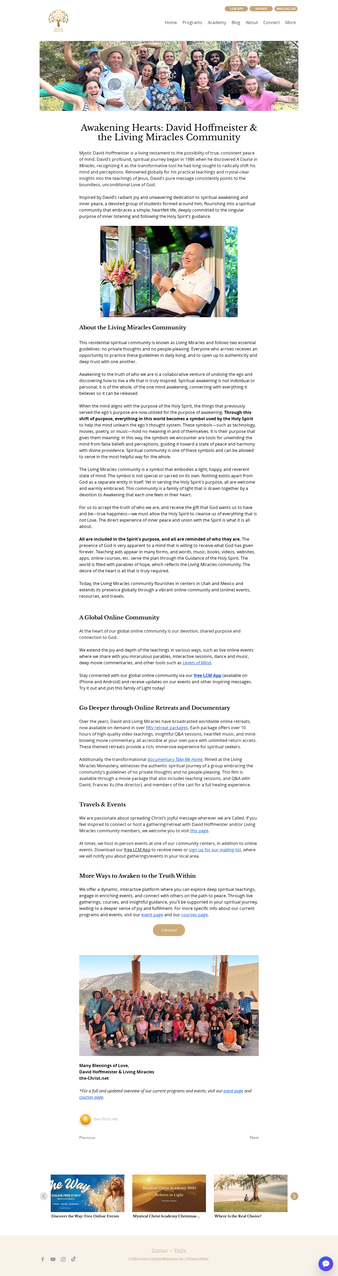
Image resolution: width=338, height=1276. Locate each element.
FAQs (180, 1250)
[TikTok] (74, 1259)
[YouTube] (53, 1259)
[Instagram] (63, 1259)
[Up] (294, 1196)
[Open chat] (325, 1263)
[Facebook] (43, 1259)
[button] (286, 8)
